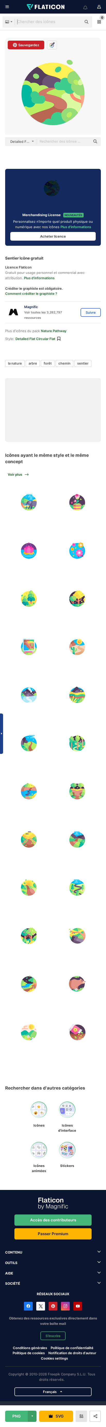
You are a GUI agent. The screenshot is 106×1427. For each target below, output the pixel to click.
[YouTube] (77, 1306)
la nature (15, 363)
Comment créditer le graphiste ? (31, 293)
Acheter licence (53, 236)
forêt (48, 363)
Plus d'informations (75, 227)
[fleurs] (77, 550)
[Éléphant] (28, 502)
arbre (33, 363)
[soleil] (28, 887)
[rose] (77, 502)
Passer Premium (53, 1233)
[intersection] (77, 791)
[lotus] (28, 550)
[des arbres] (28, 936)
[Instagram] (65, 1306)
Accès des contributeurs (53, 1220)
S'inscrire (53, 1336)
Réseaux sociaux (53, 1294)
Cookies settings (54, 1358)
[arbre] (28, 599)
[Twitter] (40, 1306)
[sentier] (77, 647)
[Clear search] (75, 22)
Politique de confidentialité (72, 1348)
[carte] (28, 647)
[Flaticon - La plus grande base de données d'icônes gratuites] (46, 7)
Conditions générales (30, 1348)
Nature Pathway (53, 331)
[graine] (77, 1032)
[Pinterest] (53, 1306)
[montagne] (28, 1032)
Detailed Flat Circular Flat (35, 339)
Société (12, 1283)
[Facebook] (28, 1306)
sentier (83, 363)
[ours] (77, 984)
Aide (9, 1273)
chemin (64, 363)
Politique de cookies (29, 1353)
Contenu (13, 1252)
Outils (11, 1263)
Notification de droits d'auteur (72, 1353)
